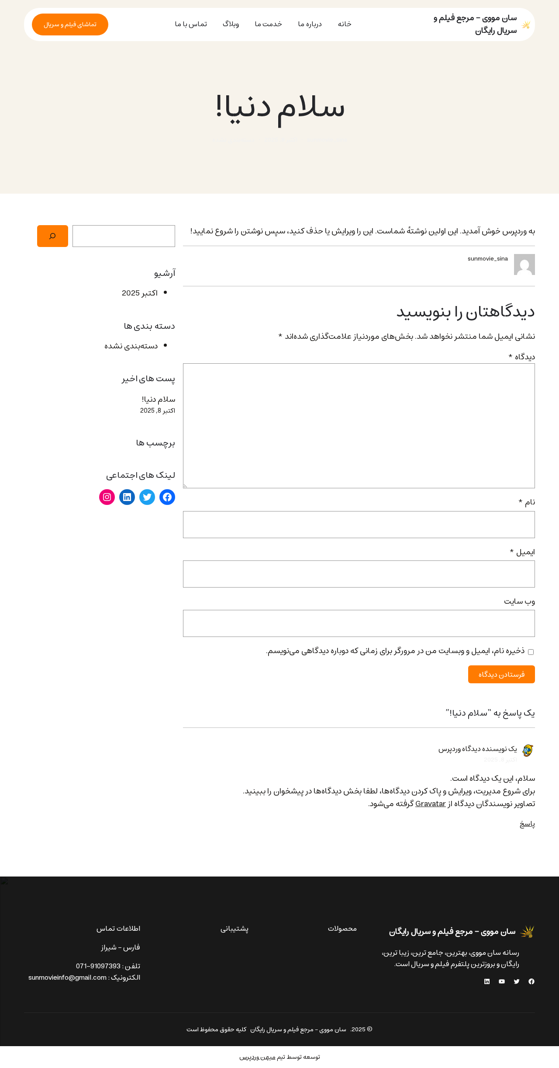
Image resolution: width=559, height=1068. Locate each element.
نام (526, 502)
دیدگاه (521, 357)
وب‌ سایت (519, 601)
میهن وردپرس (257, 1057)
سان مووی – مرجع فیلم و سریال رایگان (475, 24)
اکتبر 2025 (140, 293)
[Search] (52, 236)
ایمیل (522, 552)
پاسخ (527, 824)
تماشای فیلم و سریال (70, 24)
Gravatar (430, 804)
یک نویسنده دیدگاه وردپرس (477, 749)
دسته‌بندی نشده (233, 140)
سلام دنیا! (158, 400)
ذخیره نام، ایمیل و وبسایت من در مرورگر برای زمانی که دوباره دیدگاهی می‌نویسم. (395, 651)
